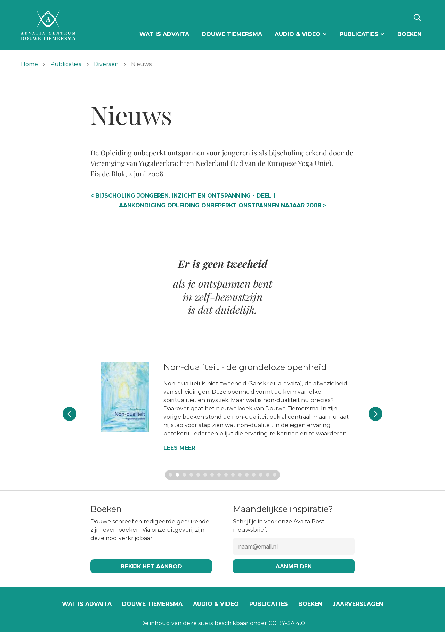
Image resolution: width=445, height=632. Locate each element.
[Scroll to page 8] (219, 475)
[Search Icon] (417, 17)
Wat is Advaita (87, 604)
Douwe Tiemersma (152, 604)
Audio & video (216, 604)
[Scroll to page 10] (232, 475)
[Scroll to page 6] (205, 475)
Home (29, 64)
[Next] (375, 414)
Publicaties (65, 64)
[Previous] (69, 414)
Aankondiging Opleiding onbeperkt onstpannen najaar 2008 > (222, 205)
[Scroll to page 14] (260, 475)
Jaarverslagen (358, 604)
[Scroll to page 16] (275, 475)
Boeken (310, 604)
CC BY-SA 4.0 (286, 623)
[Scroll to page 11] (239, 475)
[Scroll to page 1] (169, 475)
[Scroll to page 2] (177, 475)
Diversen (106, 64)
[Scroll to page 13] (253, 475)
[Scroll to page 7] (212, 475)
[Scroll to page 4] (191, 475)
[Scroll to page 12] (246, 475)
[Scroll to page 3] (184, 475)
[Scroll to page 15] (267, 475)
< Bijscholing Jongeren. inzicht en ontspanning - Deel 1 (183, 195)
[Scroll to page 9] (225, 475)
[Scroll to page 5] (198, 475)
